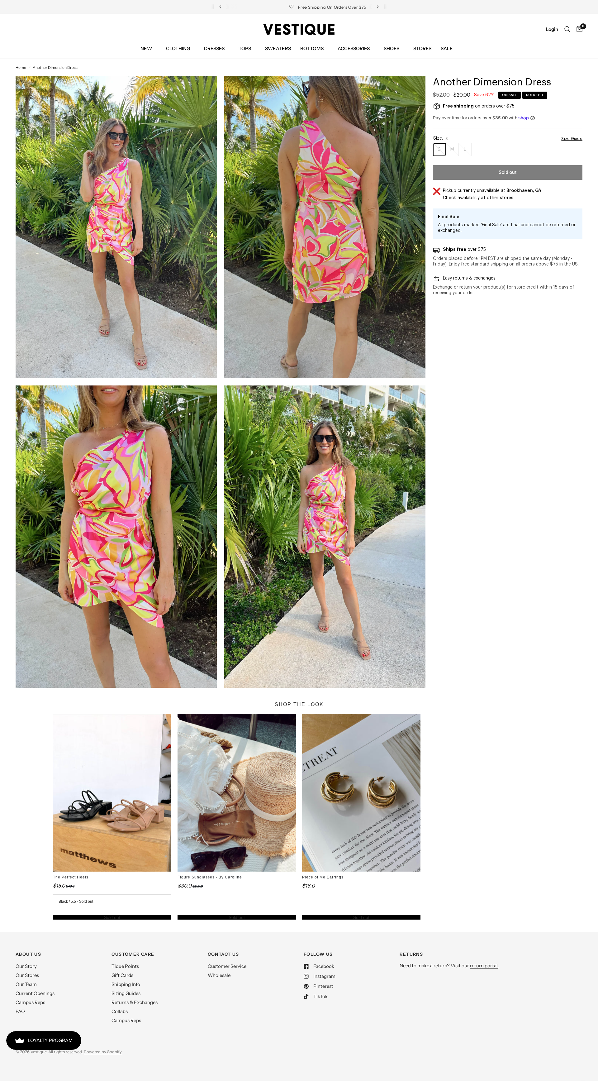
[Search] (567, 29)
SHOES (391, 48)
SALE (447, 48)
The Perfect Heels (70, 877)
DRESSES (214, 48)
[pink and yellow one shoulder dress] (204, 89)
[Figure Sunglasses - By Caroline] (237, 793)
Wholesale (219, 975)
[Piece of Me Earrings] (361, 793)
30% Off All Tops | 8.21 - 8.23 (305, 7)
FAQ (20, 1011)
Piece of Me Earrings (323, 877)
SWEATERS (278, 48)
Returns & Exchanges (135, 1002)
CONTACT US (223, 954)
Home (21, 67)
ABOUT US (28, 954)
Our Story (26, 966)
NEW (146, 48)
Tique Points (125, 966)
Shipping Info (126, 984)
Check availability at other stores (478, 198)
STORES (422, 48)
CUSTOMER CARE (133, 954)
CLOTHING (178, 48)
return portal (484, 966)
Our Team (26, 984)
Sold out (112, 917)
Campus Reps (30, 1002)
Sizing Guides (126, 993)
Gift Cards (122, 975)
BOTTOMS (312, 48)
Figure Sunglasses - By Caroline (210, 877)
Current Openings (35, 993)
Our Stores (27, 975)
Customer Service (227, 966)
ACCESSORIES (354, 48)
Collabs (120, 1011)
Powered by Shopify (103, 1051)
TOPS (245, 48)
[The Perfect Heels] (112, 793)
